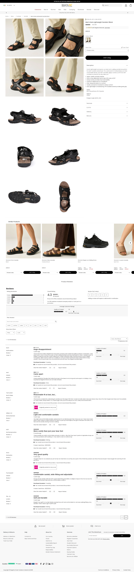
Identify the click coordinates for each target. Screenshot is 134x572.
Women (53, 9)
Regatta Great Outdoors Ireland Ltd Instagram (46, 564)
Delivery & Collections (9, 536)
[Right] (130, 242)
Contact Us (28, 536)
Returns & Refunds (8, 538)
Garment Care (71, 554)
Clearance (38, 9)
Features (89, 103)
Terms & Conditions (103, 570)
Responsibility (49, 550)
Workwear (81, 9)
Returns (89, 116)
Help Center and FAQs (30, 538)
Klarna (68, 550)
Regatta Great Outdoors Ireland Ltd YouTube (52, 564)
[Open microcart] (131, 5)
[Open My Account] (126, 5)
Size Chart (69, 541)
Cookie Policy (127, 570)
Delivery (89, 112)
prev (6, 13)
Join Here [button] (107, 28)
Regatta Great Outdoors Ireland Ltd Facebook (41, 564)
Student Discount (71, 543)
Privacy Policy (116, 570)
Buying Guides (71, 552)
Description (90, 65)
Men (59, 9)
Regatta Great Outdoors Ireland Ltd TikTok (44, 564)
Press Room (49, 545)
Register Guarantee (72, 538)
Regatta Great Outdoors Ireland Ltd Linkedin (49, 564)
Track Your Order (7, 541)
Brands (89, 9)
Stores (47, 538)
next (128, 13)
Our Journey (49, 536)
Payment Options (71, 547)
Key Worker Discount (72, 545)
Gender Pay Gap (50, 547)
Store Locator (70, 526)
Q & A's (89, 107)
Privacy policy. (106, 539)
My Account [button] (42, 526)
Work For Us (49, 541)
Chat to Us (98, 526)
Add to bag (107, 58)
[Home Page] (67, 5)
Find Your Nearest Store (67, 12)
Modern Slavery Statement (53, 552)
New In (46, 9)
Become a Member (72, 536)
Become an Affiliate (72, 556)
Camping (72, 9)
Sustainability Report (51, 543)
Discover (96, 9)
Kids (65, 9)
